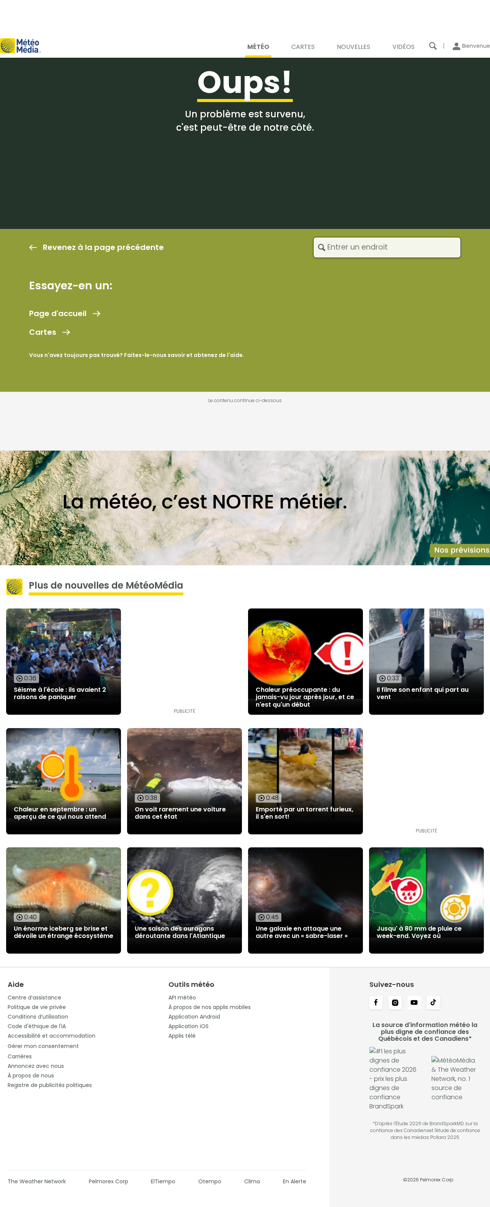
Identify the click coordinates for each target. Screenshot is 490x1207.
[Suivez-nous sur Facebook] (375, 1003)
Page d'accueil (58, 313)
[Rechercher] (433, 46)
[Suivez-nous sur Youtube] (414, 1003)
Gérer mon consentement (43, 1046)
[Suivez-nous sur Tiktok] (433, 1003)
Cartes (42, 332)
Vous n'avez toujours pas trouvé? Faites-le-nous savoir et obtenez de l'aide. (136, 355)
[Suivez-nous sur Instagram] (395, 1003)
